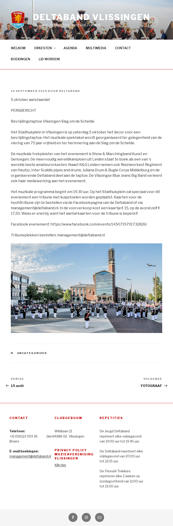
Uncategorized (32, 353)
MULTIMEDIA (96, 48)
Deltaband (69, 91)
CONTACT (123, 48)
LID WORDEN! (49, 59)
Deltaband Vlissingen (91, 17)
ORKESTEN (43, 48)
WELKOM (18, 48)
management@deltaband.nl (30, 456)
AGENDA (70, 48)
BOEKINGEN (20, 59)
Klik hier (60, 465)
